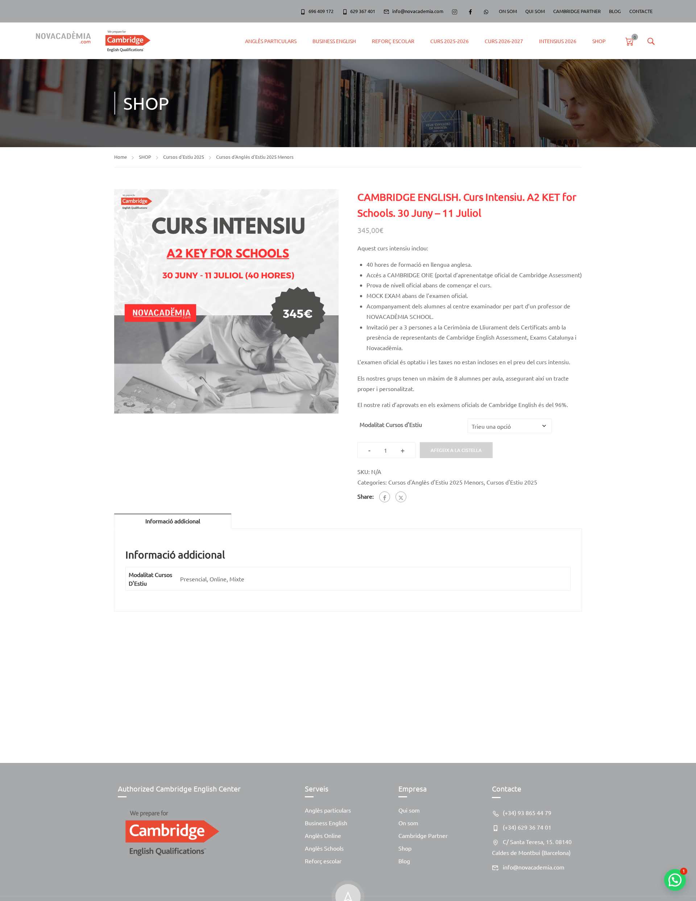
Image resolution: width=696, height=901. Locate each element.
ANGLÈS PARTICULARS (271, 41)
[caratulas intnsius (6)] (226, 301)
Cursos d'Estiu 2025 (183, 157)
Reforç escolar (323, 860)
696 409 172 (321, 11)
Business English (334, 41)
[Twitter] (400, 496)
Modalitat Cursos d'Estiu (391, 424)
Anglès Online (323, 835)
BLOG (615, 11)
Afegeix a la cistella (456, 450)
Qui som (409, 810)
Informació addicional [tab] (172, 520)
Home (120, 157)
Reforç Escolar (393, 41)
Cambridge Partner (423, 835)
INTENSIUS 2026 (557, 41)
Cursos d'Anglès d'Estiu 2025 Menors (255, 157)
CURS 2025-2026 (449, 41)
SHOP (599, 41)
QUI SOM (535, 11)
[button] (675, 880)
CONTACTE (640, 11)
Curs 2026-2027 (504, 41)
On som (408, 822)
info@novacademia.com (417, 11)
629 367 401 (362, 11)
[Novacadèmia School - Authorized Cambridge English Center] (89, 40)
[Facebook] (384, 496)
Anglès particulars (328, 810)
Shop (404, 848)
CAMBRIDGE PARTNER (577, 11)
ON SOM (508, 11)
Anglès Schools (324, 848)
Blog (404, 860)
